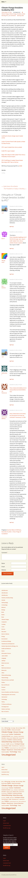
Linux (9, 745)
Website (4, 570)
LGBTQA (3, 660)
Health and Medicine (6, 648)
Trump (19, 752)
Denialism (16, 736)
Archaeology (4, 605)
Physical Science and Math (8, 680)
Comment (5, 552)
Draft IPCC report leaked (8, 151)
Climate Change (13, 14)
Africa (3, 728)
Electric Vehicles (5, 634)
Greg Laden (21, 15)
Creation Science (6, 736)
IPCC (7, 15)
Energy (3, 636)
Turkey (3, 701)
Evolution (9, 739)
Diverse (3, 629)
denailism (19, 14)
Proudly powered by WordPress (9, 875)
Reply (12, 226)
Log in (3, 767)
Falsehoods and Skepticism (8, 643)
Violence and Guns (6, 709)
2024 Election (5, 595)
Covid (3, 626)
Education (4, 631)
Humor (3, 651)
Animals (3, 600)
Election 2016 (16, 738)
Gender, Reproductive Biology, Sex (10, 646)
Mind (3, 665)
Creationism (17, 734)
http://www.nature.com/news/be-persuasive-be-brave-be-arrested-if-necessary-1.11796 (18, 415)
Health (7, 744)
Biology (3, 609)
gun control (3, 744)
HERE (20, 166)
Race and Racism (5, 685)
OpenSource (21, 745)
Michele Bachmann (15, 745)
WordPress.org (5, 774)
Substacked (4, 697)
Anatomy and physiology (7, 597)
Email (3, 566)
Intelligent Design (19, 744)
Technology (4, 699)
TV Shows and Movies (7, 704)
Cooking (3, 624)
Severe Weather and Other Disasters (10, 692)
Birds (3, 612)
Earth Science (21, 736)
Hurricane (12, 744)
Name (3, 563)
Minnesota (4, 670)
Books (3, 614)
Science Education (18, 749)
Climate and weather (16, 730)
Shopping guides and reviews (8, 694)
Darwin (12, 736)
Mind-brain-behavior (6, 668)
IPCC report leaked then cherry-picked (12, 147)
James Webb (5, 655)
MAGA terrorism (5, 663)
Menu (3, 1)
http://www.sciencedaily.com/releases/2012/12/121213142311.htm (18, 389)
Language (4, 658)
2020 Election (5, 590)
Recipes (3, 687)
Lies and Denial (12, 15)
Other (3, 672)
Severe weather (5, 752)
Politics (3, 682)
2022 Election (5, 593)
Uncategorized (5, 706)
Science (3, 689)
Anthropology (5, 602)
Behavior (4, 607)
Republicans (10, 749)
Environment (4, 639)
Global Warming (7, 742)
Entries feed (4, 769)
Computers (4, 622)
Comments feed (5, 772)
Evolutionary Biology (6, 641)
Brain (3, 617)
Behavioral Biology (19, 728)
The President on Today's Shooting (15, 189)
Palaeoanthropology (6, 675)
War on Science (5, 711)
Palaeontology (5, 677)
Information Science (6, 653)
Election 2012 (9, 738)
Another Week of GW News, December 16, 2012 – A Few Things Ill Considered (11, 531)
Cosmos (11, 734)
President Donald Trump (14, 747)
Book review (4, 730)
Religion (4, 749)
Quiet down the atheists (10, 186)
